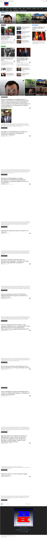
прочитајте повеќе (4, 174)
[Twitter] (44, 1)
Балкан (7, 8)
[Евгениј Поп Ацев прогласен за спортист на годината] (39, 19)
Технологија (28, 8)
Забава (19, 8)
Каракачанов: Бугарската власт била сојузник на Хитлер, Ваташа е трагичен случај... (26, 69)
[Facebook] (42, 1)
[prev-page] (1, 77)
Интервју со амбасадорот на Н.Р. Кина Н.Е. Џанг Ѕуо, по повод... (38, 28)
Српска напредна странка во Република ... (40, 94)
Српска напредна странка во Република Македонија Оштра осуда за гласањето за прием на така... (14, 295)
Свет (11, 8)
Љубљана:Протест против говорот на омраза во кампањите (26, 74)
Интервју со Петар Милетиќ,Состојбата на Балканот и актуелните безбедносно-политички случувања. (8, 20)
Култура (6, 10)
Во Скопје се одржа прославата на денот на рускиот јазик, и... (6, 37)
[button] (46, 9)
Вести (3, 8)
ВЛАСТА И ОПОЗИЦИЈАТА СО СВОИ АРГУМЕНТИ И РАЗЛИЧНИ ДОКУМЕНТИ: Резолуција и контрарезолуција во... (30, 85)
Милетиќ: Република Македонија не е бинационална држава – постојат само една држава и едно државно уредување (22, 12)
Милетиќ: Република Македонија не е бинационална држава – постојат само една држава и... (30, 94)
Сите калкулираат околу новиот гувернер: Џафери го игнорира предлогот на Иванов (23, 59)
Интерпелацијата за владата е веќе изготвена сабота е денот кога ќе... (26, 41)
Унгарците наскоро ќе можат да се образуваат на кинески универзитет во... (10, 74)
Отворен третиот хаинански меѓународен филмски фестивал (26, 32)
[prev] (44, 12)
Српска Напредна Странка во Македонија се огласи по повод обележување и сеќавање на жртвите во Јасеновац (15, 393)
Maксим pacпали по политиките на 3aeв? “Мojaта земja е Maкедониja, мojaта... (9, 69)
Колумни (34, 8)
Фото (42, 8)
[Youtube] (46, 1)
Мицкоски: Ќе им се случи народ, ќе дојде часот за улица (14, 474)
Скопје (11, 10)
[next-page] (2, 77)
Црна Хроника (16, 10)
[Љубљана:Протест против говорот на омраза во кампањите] (19, 74)
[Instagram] (43, 1)
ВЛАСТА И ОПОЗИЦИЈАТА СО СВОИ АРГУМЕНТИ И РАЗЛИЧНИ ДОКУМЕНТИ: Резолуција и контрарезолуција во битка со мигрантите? (23, 19)
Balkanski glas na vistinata (4, 22)
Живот (23, 8)
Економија (15, 8)
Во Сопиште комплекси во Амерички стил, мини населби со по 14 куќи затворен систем (15, 366)
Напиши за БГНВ (23, 10)
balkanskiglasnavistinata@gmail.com (26, 529)
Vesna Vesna (33, 22)
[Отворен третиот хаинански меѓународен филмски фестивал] (19, 32)
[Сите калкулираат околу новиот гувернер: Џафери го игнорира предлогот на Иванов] (23, 52)
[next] (45, 12)
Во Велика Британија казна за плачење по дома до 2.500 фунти (7, 59)
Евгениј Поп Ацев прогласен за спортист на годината (38, 21)
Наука (3, 10)
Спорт (38, 8)
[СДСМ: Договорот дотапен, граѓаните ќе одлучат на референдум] (19, 28)
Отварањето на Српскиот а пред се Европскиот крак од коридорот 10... (26, 37)
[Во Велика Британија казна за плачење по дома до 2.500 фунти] (8, 52)
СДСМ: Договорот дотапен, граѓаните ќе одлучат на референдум (26, 28)
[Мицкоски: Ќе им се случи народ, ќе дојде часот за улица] (15, 486)
